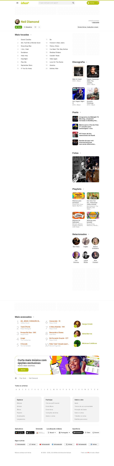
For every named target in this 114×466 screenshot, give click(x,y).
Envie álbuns (49, 406)
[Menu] (17, 3)
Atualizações (21, 416)
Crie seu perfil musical (52, 403)
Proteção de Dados (81, 409)
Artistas (19, 406)
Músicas (19, 403)
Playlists (19, 413)
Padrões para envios (81, 419)
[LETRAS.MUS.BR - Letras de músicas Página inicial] (25, 3)
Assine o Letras (50, 416)
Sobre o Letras (79, 413)
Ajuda (76, 403)
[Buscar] (73, 3)
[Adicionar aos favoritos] (35, 27)
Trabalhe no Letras (80, 416)
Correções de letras (52, 413)
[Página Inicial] (16, 378)
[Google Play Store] (19, 432)
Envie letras (49, 409)
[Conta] (97, 3)
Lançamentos (21, 419)
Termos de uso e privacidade (84, 406)
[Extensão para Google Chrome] (40, 432)
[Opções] (39, 27)
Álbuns (19, 409)
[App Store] (30, 432)
